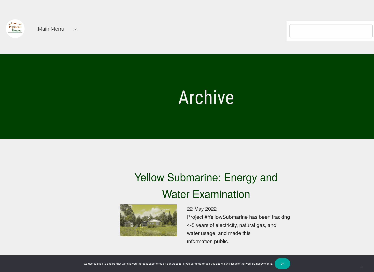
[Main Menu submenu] (75, 28)
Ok (282, 263)
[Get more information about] (15, 28)
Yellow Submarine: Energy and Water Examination (206, 185)
